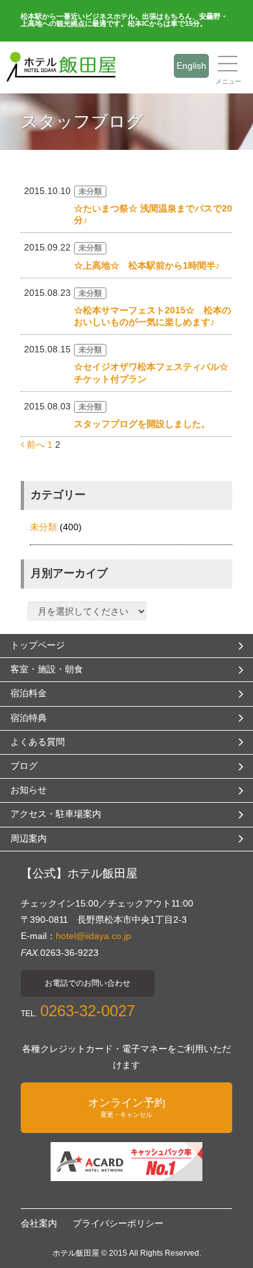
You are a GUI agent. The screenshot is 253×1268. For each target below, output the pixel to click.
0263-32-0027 (87, 1010)
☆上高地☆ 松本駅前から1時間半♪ (147, 265)
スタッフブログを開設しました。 (142, 424)
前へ (34, 444)
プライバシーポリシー (118, 1223)
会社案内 (39, 1223)
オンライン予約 (126, 1107)
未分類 (43, 527)
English (191, 65)
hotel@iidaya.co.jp (93, 936)
